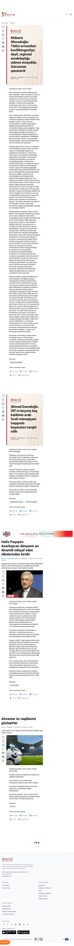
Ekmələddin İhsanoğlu (16, 502)
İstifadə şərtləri (6, 906)
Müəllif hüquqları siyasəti (9, 911)
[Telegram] (19, 924)
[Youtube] (15, 924)
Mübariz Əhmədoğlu (16, 362)
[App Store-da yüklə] (9, 932)
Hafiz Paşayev (14, 685)
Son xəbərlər (5, 885)
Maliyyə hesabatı (43, 898)
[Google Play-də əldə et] (23, 932)
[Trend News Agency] (7, 859)
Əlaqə (40, 890)
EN (63, 939)
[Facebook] (7, 924)
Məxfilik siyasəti (6, 908)
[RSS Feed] (27, 924)
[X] (11, 924)
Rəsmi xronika (6, 888)
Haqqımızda (41, 885)
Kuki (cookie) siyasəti (8, 914)
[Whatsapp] (3, 924)
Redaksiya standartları (44, 893)
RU (70, 939)
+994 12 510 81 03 (6, 874)
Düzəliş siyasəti (42, 896)
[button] (3, 27)
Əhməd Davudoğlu (31, 502)
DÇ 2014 (12, 806)
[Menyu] (71, 14)
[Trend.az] (8, 14)
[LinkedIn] (23, 924)
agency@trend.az (6, 876)
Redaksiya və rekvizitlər (44, 888)
